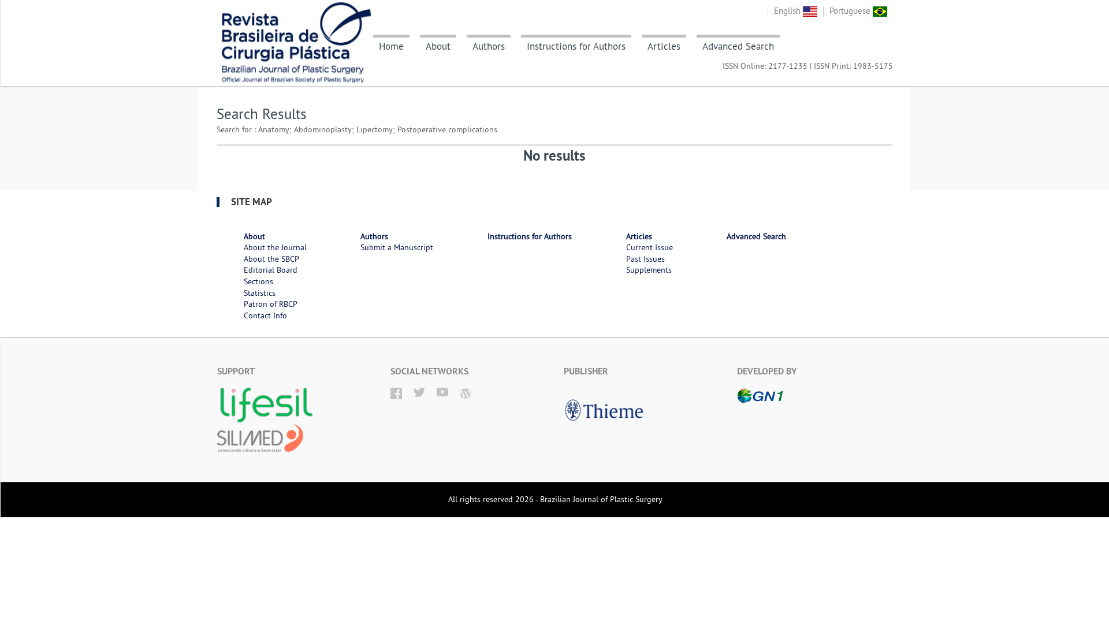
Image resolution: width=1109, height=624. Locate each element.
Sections (258, 281)
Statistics (260, 293)
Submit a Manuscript (396, 247)
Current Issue (649, 247)
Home (391, 46)
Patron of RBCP (270, 304)
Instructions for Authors (576, 46)
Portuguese (851, 10)
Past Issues (645, 259)
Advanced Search (738, 46)
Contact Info (265, 315)
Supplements (649, 270)
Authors (488, 46)
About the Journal (275, 247)
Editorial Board (270, 270)
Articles (663, 46)
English (788, 10)
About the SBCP (271, 259)
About (438, 46)
